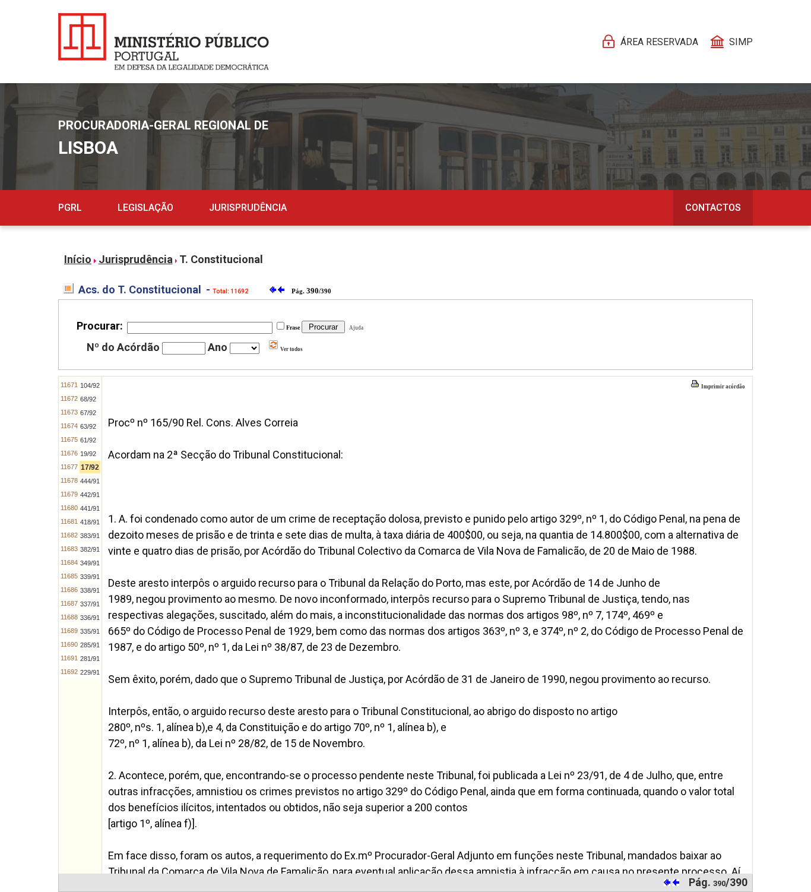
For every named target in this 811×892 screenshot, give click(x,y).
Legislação (145, 207)
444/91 (90, 481)
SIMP (741, 42)
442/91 (90, 494)
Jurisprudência (248, 207)
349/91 (90, 563)
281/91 (90, 658)
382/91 (90, 549)
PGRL (70, 207)
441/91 (90, 508)
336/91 (90, 617)
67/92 (88, 412)
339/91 (90, 576)
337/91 (90, 604)
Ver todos (291, 349)
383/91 (90, 535)
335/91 (90, 631)
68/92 (88, 399)
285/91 (90, 645)
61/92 (88, 440)
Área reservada (659, 42)
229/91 (90, 672)
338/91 (90, 590)
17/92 (90, 467)
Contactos (713, 207)
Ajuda (355, 328)
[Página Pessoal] (163, 41)
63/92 (88, 426)
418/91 (90, 522)
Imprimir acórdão (722, 387)
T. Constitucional (221, 259)
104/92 (90, 385)
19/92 (88, 453)
